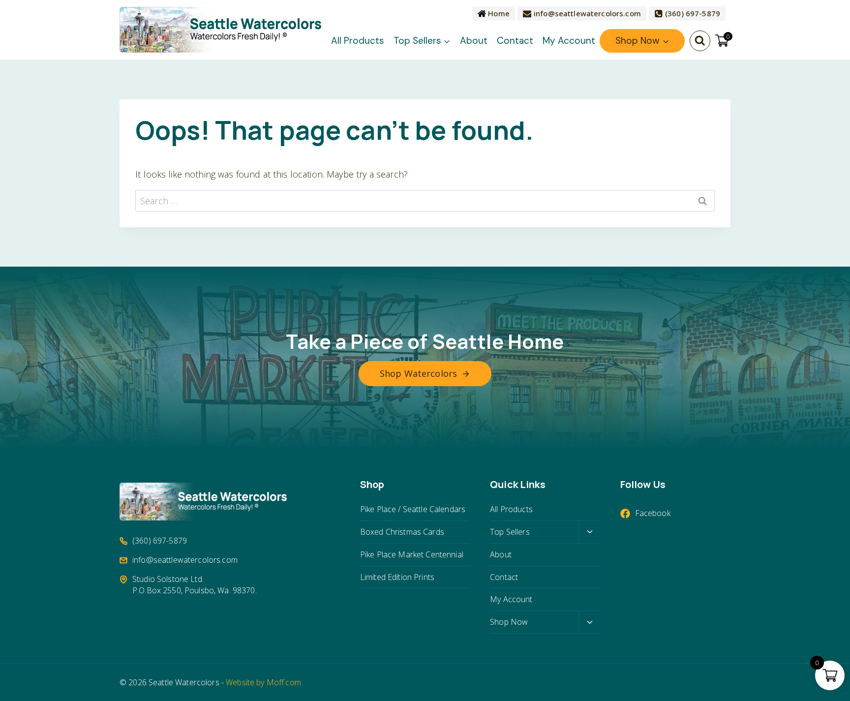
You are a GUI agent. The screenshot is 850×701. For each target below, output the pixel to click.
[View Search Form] (700, 40)
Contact (515, 40)
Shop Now (509, 621)
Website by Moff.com (263, 682)
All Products (357, 40)
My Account (569, 40)
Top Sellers (510, 531)
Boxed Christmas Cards (402, 531)
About (473, 40)
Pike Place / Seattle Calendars (412, 509)
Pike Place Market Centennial (411, 554)
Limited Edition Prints (397, 577)
